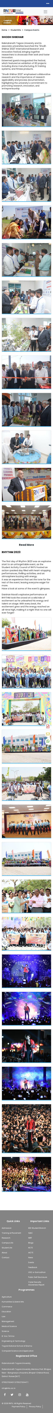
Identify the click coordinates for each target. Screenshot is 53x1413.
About (4, 1252)
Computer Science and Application (18, 1351)
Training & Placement (11, 1233)
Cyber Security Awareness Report (36, 1283)
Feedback (32, 1267)
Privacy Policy (35, 1406)
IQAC (30, 1233)
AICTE (30, 1252)
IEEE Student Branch (37, 1228)
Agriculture (6, 1297)
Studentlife (16, 30)
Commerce (7, 1306)
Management (8, 1321)
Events (31, 1262)
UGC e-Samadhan (37, 1272)
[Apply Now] (48, 727)
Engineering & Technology (13, 1341)
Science (5, 1331)
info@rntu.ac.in (8, 1388)
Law (3, 1316)
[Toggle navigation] (45, 11)
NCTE (30, 1247)
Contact (5, 1257)
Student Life (7, 1247)
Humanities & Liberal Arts (13, 1301)
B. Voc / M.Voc (8, 1336)
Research (6, 1238)
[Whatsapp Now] (48, 741)
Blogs (30, 1243)
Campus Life (7, 1243)
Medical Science (9, 1326)
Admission (6, 1228)
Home (4, 30)
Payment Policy (18, 1406)
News (30, 1257)
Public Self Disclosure (37, 1277)
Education (6, 1311)
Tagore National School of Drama (17, 1346)
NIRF (30, 1238)
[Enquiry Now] (48, 734)
